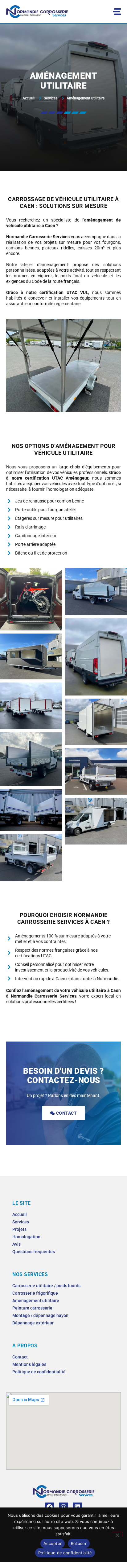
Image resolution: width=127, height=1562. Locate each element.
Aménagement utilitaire (35, 1300)
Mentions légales (29, 1364)
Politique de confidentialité (39, 1371)
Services (20, 1221)
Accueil (19, 1214)
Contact (20, 1356)
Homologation (26, 1236)
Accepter (52, 1543)
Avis (16, 1244)
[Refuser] (117, 1534)
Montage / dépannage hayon (40, 1315)
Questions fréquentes (33, 1251)
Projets (19, 1229)
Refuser (79, 1543)
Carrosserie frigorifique (35, 1293)
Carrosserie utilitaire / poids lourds (46, 1285)
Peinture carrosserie (32, 1307)
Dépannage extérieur (33, 1322)
